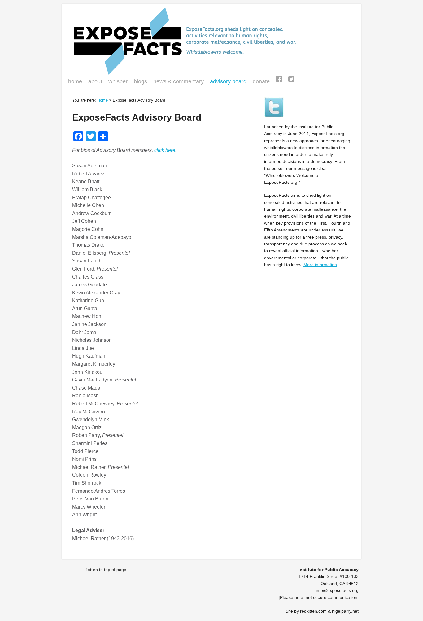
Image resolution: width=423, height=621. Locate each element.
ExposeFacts (211, 41)
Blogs (139, 82)
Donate (260, 82)
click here (164, 150)
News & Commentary (178, 81)
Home (75, 81)
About (95, 81)
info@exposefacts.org (337, 590)
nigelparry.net (345, 611)
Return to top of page (105, 569)
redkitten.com (313, 611)
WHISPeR (118, 81)
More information (320, 264)
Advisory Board (228, 81)
